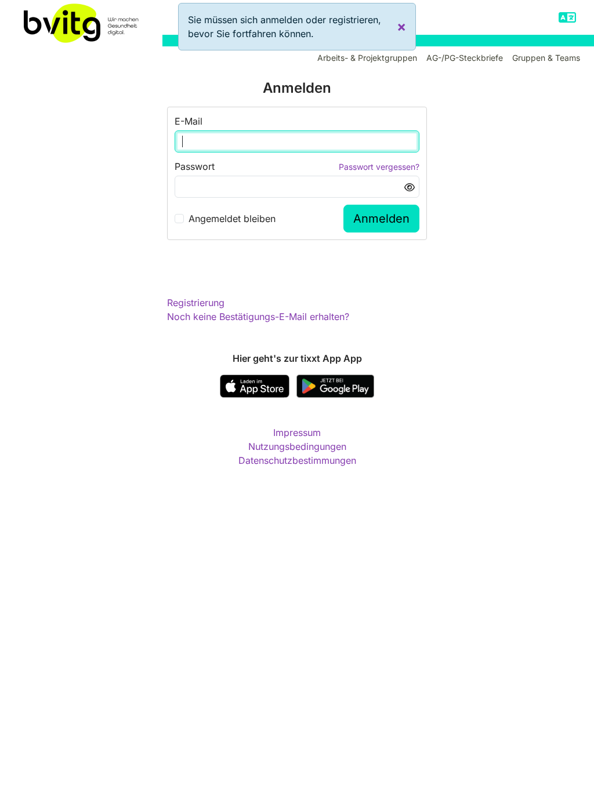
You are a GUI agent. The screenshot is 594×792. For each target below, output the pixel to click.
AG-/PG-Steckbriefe (464, 58)
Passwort (195, 166)
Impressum (297, 432)
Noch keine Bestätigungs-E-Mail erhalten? (258, 316)
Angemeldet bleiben (232, 218)
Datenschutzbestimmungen (297, 460)
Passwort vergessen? (379, 167)
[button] (567, 17)
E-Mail (188, 121)
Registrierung (195, 302)
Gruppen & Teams (546, 58)
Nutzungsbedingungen (297, 446)
